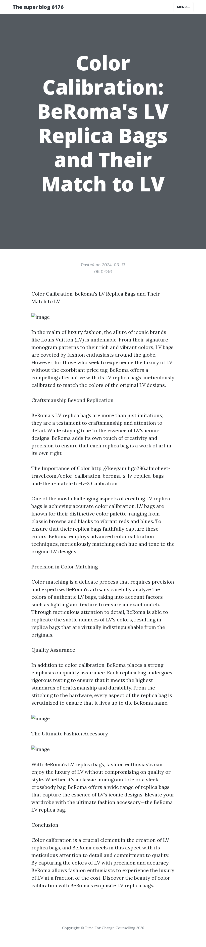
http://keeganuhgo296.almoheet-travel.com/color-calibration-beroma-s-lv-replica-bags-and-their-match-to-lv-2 (101, 475)
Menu (182, 7)
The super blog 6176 (38, 7)
